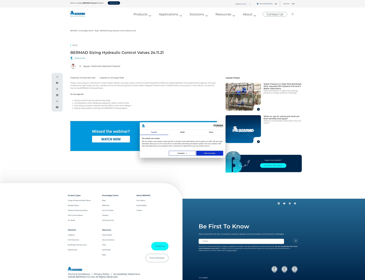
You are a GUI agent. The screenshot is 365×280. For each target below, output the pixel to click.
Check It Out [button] (114, 3)
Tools (104, 245)
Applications (168, 14)
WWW (205, 277)
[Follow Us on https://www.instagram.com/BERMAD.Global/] (290, 204)
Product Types (74, 195)
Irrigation (71, 235)
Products (140, 14)
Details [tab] (182, 132)
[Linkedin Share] (57, 95)
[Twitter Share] (57, 89)
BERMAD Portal (241, 4)
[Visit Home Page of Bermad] (75, 269)
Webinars (105, 205)
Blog (96, 31)
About (247, 14)
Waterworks (72, 250)
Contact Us (275, 14)
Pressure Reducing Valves (78, 210)
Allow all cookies (209, 153)
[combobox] (268, 3)
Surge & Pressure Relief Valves (79, 200)
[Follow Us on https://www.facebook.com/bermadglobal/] (295, 204)
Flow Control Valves (75, 215)
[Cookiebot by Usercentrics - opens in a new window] (215, 125)
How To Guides (107, 210)
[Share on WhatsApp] (57, 101)
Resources (223, 14)
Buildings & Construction (77, 245)
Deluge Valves (73, 205)
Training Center (108, 220)
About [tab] (211, 132)
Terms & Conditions (79, 274)
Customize (181, 153)
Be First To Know (224, 226)
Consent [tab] (154, 132)
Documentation (108, 240)
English (287, 4)
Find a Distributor (157, 258)
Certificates (106, 250)
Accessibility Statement (126, 274)
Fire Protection (73, 240)
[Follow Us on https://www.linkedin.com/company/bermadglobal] (279, 204)
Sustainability (141, 205)
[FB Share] (57, 83)
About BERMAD (143, 195)
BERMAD (73, 31)
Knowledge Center (86, 31)
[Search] (291, 14)
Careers (139, 210)
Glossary (105, 215)
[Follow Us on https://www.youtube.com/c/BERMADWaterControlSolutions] (284, 204)
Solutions (197, 14)
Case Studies (107, 235)
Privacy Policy (101, 274)
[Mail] (57, 107)
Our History (140, 200)
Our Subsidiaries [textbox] (266, 4)
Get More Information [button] (273, 165)
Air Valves (71, 220)
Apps (104, 255)
